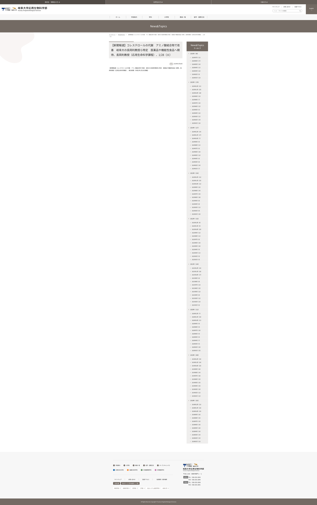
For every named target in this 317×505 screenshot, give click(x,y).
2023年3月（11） (196, 207)
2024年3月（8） (196, 162)
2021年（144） (194, 264)
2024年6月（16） (196, 152)
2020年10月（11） (197, 320)
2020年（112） (194, 309)
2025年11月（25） (197, 89)
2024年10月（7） (196, 138)
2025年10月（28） (197, 93)
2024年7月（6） (196, 148)
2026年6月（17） (196, 61)
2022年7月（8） (196, 239)
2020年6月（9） (196, 334)
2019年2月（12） (196, 393)
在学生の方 (157, 2)
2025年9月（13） (196, 96)
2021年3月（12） (196, 298)
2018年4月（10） (196, 431)
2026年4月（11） (196, 67)
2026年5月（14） (196, 64)
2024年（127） (194, 128)
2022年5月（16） (196, 246)
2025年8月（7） (196, 100)
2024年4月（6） (196, 158)
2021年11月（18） (197, 271)
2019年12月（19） (197, 359)
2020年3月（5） (196, 344)
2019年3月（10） (196, 389)
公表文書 (116, 483)
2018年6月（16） (196, 425)
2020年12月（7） (196, 313)
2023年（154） (194, 173)
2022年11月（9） (196, 226)
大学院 (166, 17)
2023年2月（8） (196, 211)
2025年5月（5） (196, 110)
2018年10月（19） (197, 411)
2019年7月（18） (196, 376)
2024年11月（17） (197, 135)
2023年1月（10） (196, 214)
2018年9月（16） (196, 414)
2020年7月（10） (196, 330)
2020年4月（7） (196, 340)
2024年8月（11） (196, 145)
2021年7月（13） (196, 285)
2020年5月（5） (196, 337)
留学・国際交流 (199, 17)
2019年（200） (194, 355)
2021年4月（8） (196, 295)
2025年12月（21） (197, 86)
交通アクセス (297, 7)
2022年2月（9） (196, 256)
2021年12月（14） (197, 268)
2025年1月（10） (196, 123)
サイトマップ (275, 7)
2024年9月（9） (196, 142)
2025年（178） (194, 82)
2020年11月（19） (197, 317)
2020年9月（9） (196, 323)
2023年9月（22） (196, 187)
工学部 (141, 488)
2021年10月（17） (197, 275)
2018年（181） (194, 400)
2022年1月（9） (196, 259)
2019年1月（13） (196, 396)
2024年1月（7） (196, 168)
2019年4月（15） (196, 386)
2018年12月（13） (197, 404)
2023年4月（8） (196, 204)
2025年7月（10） (196, 103)
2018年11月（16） (197, 408)
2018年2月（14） (196, 438)
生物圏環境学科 (147, 470)
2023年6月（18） (196, 197)
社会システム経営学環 (153, 488)
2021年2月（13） (196, 302)
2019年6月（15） (196, 379)
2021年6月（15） (196, 288)
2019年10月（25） (197, 366)
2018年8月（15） (196, 418)
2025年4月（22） (196, 113)
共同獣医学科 (160, 470)
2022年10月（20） (197, 229)
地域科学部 (126, 488)
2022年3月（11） (196, 253)
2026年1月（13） (196, 78)
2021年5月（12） (196, 291)
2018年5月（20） (196, 428)
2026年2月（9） (196, 74)
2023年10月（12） (197, 184)
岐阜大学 (165, 488)
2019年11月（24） (197, 362)
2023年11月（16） (197, 180)
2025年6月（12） (196, 106)
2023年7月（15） (196, 194)
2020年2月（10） (196, 347)
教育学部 (116, 488)
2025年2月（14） (196, 120)
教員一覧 (183, 17)
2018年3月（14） (196, 435)
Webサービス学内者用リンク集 (130, 483)
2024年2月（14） (196, 165)
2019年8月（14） (196, 372)
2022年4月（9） (196, 249)
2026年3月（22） (196, 71)
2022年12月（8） (196, 222)
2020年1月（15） (196, 350)
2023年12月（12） (197, 177)
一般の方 (263, 2)
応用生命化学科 (120, 470)
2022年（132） (194, 219)
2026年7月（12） (196, 57)
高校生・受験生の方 (51, 2)
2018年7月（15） (196, 421)
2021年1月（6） (196, 305)
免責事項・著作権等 (162, 479)
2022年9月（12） (196, 233)
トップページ (112, 34)
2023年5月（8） (196, 201)
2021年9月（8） (196, 278)
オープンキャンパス (164, 465)
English (311, 8)
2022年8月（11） (196, 236)
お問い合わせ (286, 7)
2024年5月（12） (196, 155)
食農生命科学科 (133, 470)
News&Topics (121, 34)
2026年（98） (194, 54)
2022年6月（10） (196, 243)
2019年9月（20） (196, 369)
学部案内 (134, 17)
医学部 (134, 488)
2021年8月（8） (196, 281)
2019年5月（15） (196, 382)
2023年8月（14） (196, 190)
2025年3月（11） (196, 116)
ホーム (118, 17)
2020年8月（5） (196, 327)
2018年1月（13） (196, 441)
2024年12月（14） (197, 132)
